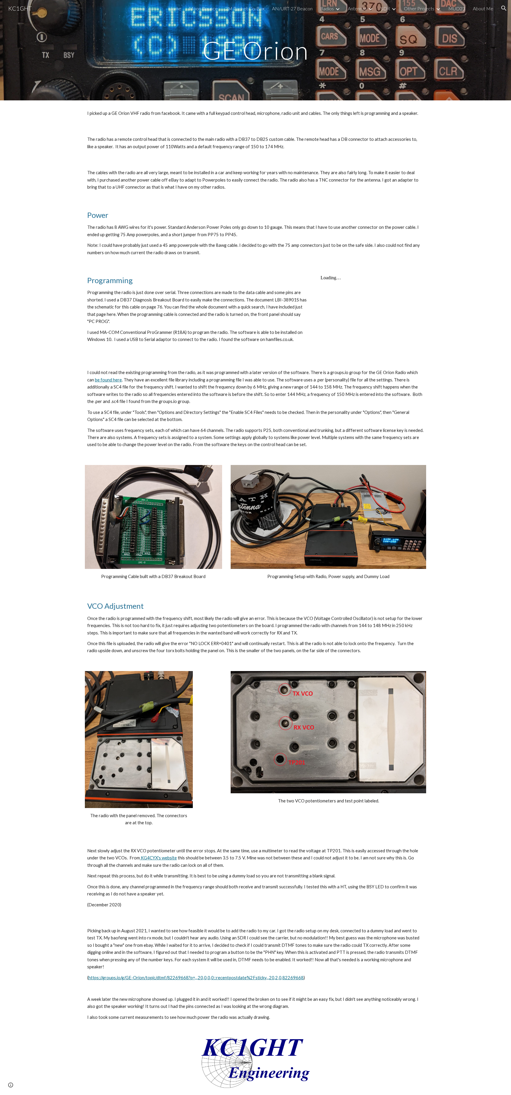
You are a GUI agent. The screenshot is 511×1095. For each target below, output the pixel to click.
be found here (108, 379)
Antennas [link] (357, 8)
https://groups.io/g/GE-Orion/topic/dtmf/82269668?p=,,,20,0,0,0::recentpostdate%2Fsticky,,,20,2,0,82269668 (196, 977)
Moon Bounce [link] (203, 8)
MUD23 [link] (456, 8)
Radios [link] (327, 8)
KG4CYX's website (158, 857)
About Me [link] (483, 8)
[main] (255, 50)
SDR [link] (385, 8)
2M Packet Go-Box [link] (244, 8)
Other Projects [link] (419, 8)
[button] (504, 8)
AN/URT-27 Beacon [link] (292, 8)
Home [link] (174, 8)
